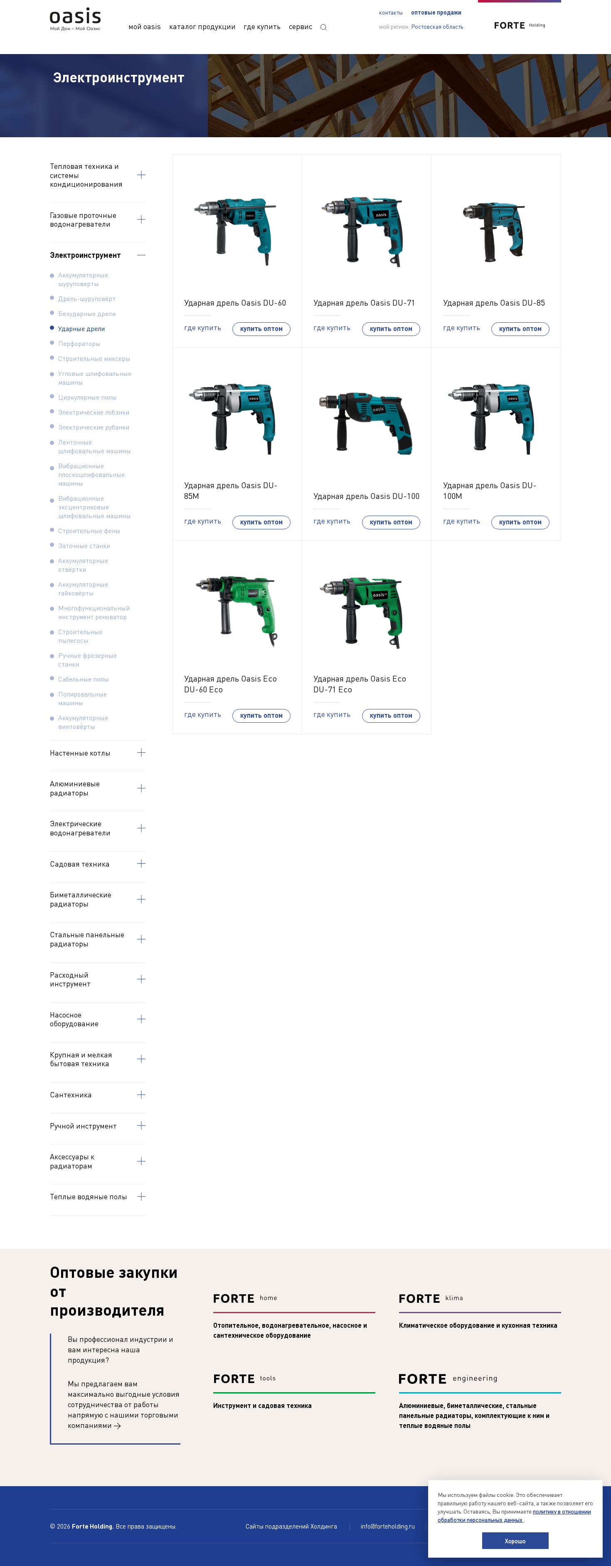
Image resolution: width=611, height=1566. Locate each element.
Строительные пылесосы (80, 636)
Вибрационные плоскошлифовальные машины (91, 474)
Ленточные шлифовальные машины (94, 446)
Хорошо (515, 1540)
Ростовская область (437, 26)
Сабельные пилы (83, 678)
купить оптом (261, 328)
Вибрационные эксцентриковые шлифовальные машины (94, 507)
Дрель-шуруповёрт (87, 298)
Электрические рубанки (93, 426)
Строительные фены (89, 530)
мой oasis (144, 26)
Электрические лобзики (93, 412)
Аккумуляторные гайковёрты (83, 588)
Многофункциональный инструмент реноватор (94, 612)
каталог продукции (202, 26)
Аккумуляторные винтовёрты (83, 722)
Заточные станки (84, 545)
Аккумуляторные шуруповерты (83, 279)
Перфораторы (79, 343)
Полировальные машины (82, 698)
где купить (262, 26)
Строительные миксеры (94, 358)
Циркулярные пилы (87, 397)
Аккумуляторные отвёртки (83, 564)
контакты (391, 12)
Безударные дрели (87, 313)
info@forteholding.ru (388, 1526)
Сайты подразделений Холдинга (292, 1526)
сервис (300, 26)
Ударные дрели (81, 328)
